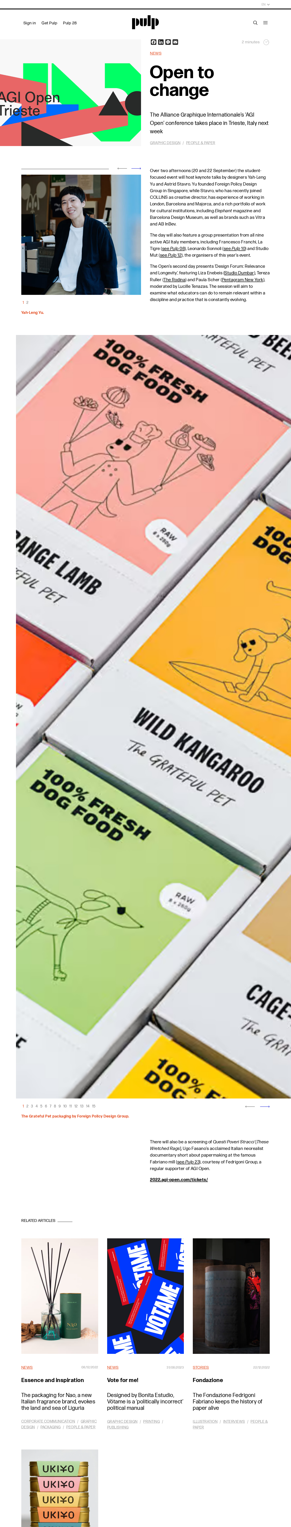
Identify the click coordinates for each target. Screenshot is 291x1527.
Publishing (118, 1427)
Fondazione (208, 1380)
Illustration (205, 1421)
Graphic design (165, 143)
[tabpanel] (81, 235)
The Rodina (174, 279)
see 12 (171, 255)
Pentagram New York (242, 279)
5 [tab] (41, 1106)
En (263, 5)
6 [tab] (46, 1106)
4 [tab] (37, 1106)
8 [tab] (55, 1106)
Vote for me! (122, 1380)
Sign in (29, 23)
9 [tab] (60, 1106)
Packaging (50, 1427)
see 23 (188, 1162)
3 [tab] (32, 1106)
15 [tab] (93, 1106)
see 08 (173, 248)
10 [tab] (65, 1106)
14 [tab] (87, 1106)
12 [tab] (76, 1106)
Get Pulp (49, 23)
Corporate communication (48, 1421)
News (155, 53)
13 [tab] (82, 1106)
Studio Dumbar (239, 273)
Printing (151, 1421)
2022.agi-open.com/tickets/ (179, 1179)
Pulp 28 (70, 23)
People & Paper (200, 143)
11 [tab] (70, 1106)
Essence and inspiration (52, 1380)
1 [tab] (23, 303)
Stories (201, 1367)
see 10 (234, 248)
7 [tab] (50, 1106)
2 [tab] (27, 303)
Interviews (234, 1421)
